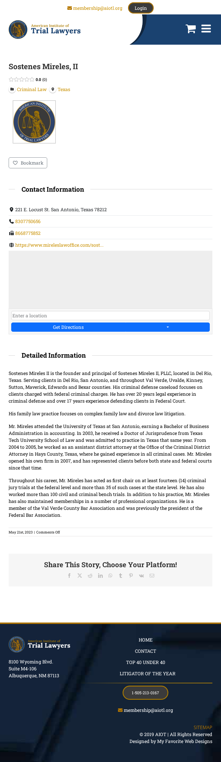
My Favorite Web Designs (184, 741)
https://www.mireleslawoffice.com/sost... (59, 245)
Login (141, 8)
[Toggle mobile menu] (206, 28)
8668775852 (28, 233)
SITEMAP (203, 727)
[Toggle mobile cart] (191, 28)
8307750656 (28, 221)
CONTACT (145, 651)
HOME (146, 640)
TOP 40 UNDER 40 (145, 662)
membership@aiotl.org (97, 8)
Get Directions (68, 327)
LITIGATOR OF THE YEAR (148, 673)
